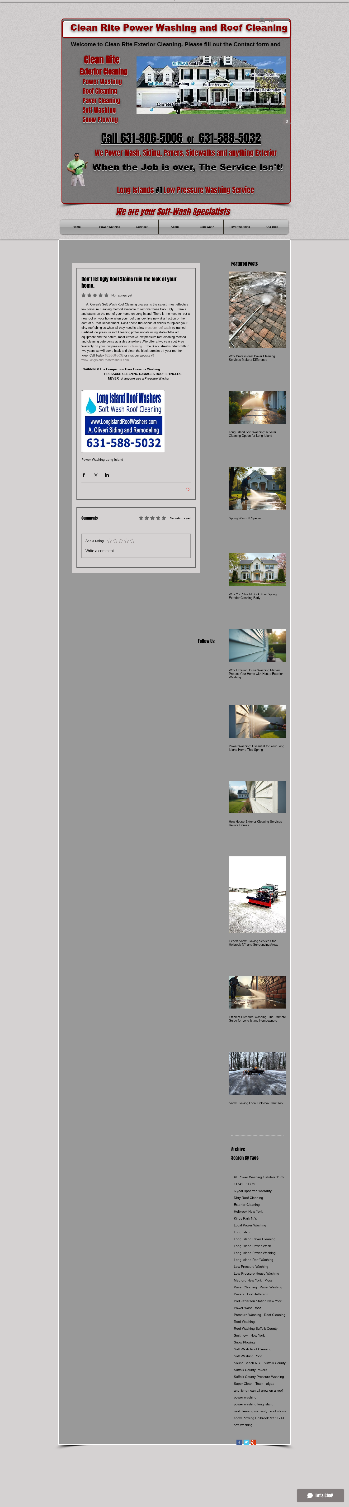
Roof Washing (244, 1322)
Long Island (242, 1232)
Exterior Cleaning (247, 1205)
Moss (268, 1280)
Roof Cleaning (274, 1315)
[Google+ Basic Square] (253, 1442)
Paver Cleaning (245, 1287)
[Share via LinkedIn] (107, 475)
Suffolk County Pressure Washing (259, 1377)
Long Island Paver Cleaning (254, 1239)
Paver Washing (271, 1287)
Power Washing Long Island (102, 459)
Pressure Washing (247, 1315)
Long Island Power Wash (252, 1246)
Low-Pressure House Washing (256, 1273)
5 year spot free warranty (253, 1191)
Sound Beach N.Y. (247, 1363)
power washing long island (254, 1404)
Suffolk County (275, 1363)
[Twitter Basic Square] (246, 1442)
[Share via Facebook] (83, 475)
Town (259, 1383)
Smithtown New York (249, 1335)
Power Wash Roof (247, 1308)
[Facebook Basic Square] (239, 1442)
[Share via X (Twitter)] (95, 475)
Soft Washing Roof (248, 1356)
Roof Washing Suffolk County (256, 1328)
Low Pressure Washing (251, 1266)
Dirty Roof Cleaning (248, 1198)
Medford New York (248, 1280)
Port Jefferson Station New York (258, 1301)
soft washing (243, 1425)
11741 (238, 1184)
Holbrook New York (248, 1211)
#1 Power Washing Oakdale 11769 (260, 1177)
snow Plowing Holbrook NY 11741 (259, 1418)
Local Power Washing (250, 1225)
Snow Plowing (244, 1342)
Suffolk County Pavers (250, 1370)
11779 (250, 1184)
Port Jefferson (257, 1294)
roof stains (278, 1411)
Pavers (239, 1294)
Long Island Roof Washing (253, 1260)
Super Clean (243, 1383)
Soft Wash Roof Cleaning (252, 1349)
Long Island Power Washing (255, 1253)
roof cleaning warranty (250, 1411)
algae (270, 1383)
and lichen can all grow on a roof (258, 1390)
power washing (245, 1397)
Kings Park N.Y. (245, 1218)
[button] (287, 120)
